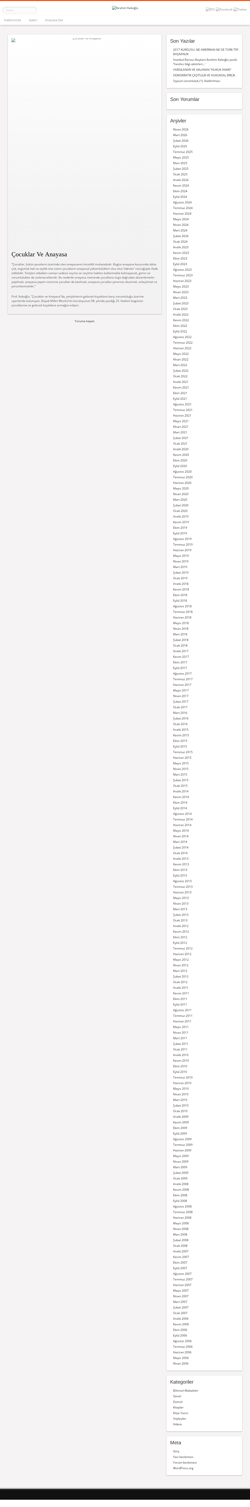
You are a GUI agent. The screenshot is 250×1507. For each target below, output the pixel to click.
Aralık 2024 (180, 180)
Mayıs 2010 (181, 1089)
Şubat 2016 (180, 718)
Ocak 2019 (180, 578)
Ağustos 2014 (182, 814)
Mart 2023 (180, 298)
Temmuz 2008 (183, 1212)
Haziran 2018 (182, 617)
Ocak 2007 (180, 1313)
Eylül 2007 (180, 1268)
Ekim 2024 (180, 191)
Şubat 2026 (180, 141)
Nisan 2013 (180, 903)
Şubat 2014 (180, 847)
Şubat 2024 (180, 236)
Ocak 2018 (180, 645)
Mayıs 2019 (181, 556)
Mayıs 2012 (181, 960)
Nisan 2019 (180, 561)
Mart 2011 (180, 1038)
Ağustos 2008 (182, 1206)
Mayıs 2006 (181, 1358)
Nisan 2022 (180, 359)
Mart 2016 (180, 713)
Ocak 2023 (180, 309)
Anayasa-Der (54, 20)
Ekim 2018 (180, 595)
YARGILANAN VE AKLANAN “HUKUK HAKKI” (202, 70)
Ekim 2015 (180, 741)
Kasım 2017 (181, 657)
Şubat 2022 (180, 371)
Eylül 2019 (180, 533)
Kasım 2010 (181, 1060)
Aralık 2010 (180, 1055)
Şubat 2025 (180, 169)
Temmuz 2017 (183, 679)
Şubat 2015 (180, 780)
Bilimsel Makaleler (185, 1390)
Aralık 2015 (180, 730)
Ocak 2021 (180, 443)
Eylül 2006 (180, 1335)
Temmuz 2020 (183, 477)
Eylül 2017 (180, 668)
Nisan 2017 (180, 696)
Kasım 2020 (181, 455)
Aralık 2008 (180, 1184)
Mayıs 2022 (181, 354)
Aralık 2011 (180, 988)
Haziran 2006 (182, 1352)
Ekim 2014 (180, 802)
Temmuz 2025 (183, 152)
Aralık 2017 (180, 651)
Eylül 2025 (180, 146)
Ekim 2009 (180, 1128)
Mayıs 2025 (181, 157)
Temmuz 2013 (183, 887)
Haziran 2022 (182, 348)
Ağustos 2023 (182, 270)
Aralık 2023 (180, 247)
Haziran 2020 (182, 483)
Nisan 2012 (180, 965)
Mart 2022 (180, 365)
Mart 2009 (180, 1167)
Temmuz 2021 (183, 410)
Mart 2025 (180, 163)
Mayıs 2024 (181, 219)
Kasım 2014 (181, 797)
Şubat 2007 (180, 1307)
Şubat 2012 (180, 976)
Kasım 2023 (181, 253)
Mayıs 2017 (181, 690)
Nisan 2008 (180, 1229)
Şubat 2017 (180, 701)
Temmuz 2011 (183, 1016)
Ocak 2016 (180, 724)
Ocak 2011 (180, 1049)
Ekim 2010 (180, 1066)
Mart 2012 (180, 971)
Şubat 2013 (180, 915)
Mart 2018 (180, 634)
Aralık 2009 (180, 1117)
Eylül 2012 (180, 943)
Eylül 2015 (180, 746)
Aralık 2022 (180, 314)
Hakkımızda (12, 20)
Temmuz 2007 (183, 1279)
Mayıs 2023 (181, 286)
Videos (177, 1424)
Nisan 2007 (180, 1296)
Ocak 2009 (180, 1178)
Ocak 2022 (180, 376)
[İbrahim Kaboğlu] (125, 8)
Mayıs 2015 (181, 763)
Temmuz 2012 (183, 948)
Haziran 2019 (182, 550)
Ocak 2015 (180, 786)
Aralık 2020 (180, 449)
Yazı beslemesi (183, 1457)
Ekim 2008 (180, 1195)
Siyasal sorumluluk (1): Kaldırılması (196, 81)
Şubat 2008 (180, 1240)
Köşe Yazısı (180, 1413)
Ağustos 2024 (182, 202)
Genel (177, 1396)
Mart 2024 (180, 230)
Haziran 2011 (182, 1021)
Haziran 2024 (182, 213)
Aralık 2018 (180, 584)
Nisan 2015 (180, 769)
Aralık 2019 (180, 516)
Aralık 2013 (180, 859)
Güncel (178, 1402)
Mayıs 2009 (181, 1156)
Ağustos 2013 (182, 881)
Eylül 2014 (180, 808)
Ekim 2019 (180, 528)
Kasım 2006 (181, 1324)
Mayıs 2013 (181, 898)
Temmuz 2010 (183, 1077)
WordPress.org (183, 1468)
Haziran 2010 (182, 1083)
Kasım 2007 (181, 1257)
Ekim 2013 (180, 870)
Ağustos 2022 (182, 337)
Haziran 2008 (182, 1218)
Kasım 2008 (181, 1190)
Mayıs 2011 (181, 1027)
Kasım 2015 (181, 735)
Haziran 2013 (182, 892)
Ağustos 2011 (182, 1010)
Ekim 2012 (180, 937)
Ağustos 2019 (182, 539)
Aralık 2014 (180, 791)
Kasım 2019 (181, 522)
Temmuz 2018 (183, 612)
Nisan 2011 (180, 1032)
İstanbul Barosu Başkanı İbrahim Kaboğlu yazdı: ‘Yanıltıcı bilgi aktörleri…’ (205, 62)
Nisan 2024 (180, 225)
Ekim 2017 (180, 662)
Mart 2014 (180, 842)
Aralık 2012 (180, 926)
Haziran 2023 (182, 281)
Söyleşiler (179, 1419)
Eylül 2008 (180, 1201)
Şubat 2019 (180, 572)
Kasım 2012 (181, 931)
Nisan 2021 (180, 427)
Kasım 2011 (181, 993)
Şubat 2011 (180, 1044)
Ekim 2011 (180, 999)
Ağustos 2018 (182, 606)
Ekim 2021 (180, 393)
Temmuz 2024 (183, 208)
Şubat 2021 (180, 438)
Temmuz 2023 (183, 275)
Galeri (33, 20)
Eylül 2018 (180, 601)
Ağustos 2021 (182, 404)
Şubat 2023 (180, 303)
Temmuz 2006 (183, 1347)
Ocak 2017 (180, 707)
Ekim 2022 (180, 326)
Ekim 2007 (180, 1262)
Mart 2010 (180, 1100)
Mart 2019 (180, 567)
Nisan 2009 (180, 1161)
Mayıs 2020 (181, 488)
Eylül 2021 (180, 399)
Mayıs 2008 (181, 1223)
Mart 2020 (180, 500)
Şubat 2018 (180, 640)
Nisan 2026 (180, 129)
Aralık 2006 (180, 1319)
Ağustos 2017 (182, 673)
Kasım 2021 (181, 387)
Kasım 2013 (181, 864)
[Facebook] (224, 9)
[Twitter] (240, 9)
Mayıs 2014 (181, 830)
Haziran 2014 (182, 825)
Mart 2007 (180, 1302)
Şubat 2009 (180, 1173)
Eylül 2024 (180, 197)
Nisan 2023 (180, 292)
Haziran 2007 (182, 1285)
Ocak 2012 (180, 982)
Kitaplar (178, 1407)
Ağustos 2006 (182, 1341)
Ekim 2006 (180, 1330)
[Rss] (210, 9)
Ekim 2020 (180, 460)
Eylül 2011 (180, 1004)
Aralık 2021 (180, 382)
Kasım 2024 (181, 185)
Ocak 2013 (180, 920)
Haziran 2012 (182, 954)
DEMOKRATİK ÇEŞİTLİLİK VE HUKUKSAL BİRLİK (204, 75)
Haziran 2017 (182, 685)
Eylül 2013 (180, 875)
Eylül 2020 (180, 466)
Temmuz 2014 (183, 819)
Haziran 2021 (182, 415)
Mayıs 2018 (181, 623)
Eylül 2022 (180, 331)
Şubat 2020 (180, 505)
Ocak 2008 (180, 1246)
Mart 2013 (180, 909)
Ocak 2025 (180, 174)
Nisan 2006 (180, 1363)
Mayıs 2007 (181, 1290)
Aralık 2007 (180, 1251)
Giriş (176, 1451)
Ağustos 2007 (182, 1274)
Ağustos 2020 (182, 471)
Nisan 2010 (180, 1094)
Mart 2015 (180, 774)
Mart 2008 (180, 1234)
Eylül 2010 (180, 1072)
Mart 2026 (180, 135)
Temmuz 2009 (183, 1145)
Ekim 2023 (180, 258)
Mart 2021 (180, 432)
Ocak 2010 (180, 1111)
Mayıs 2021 (181, 421)
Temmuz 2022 (183, 342)
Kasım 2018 (181, 589)
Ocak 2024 (180, 242)
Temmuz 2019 (183, 544)
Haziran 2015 (182, 758)
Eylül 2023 (180, 264)
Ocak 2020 (180, 511)
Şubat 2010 (180, 1105)
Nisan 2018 (180, 629)
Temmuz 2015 (183, 752)
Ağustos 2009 (182, 1139)
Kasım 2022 (181, 320)
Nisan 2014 (180, 836)
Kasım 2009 (181, 1122)
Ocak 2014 (180, 853)
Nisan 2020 (180, 494)
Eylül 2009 (180, 1133)
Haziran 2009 (182, 1150)
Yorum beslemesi (185, 1462)
